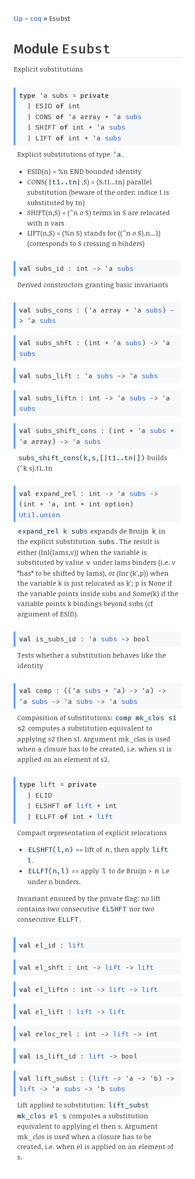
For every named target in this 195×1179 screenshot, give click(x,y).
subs (133, 117)
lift (84, 806)
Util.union (39, 515)
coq (36, 18)
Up (18, 18)
